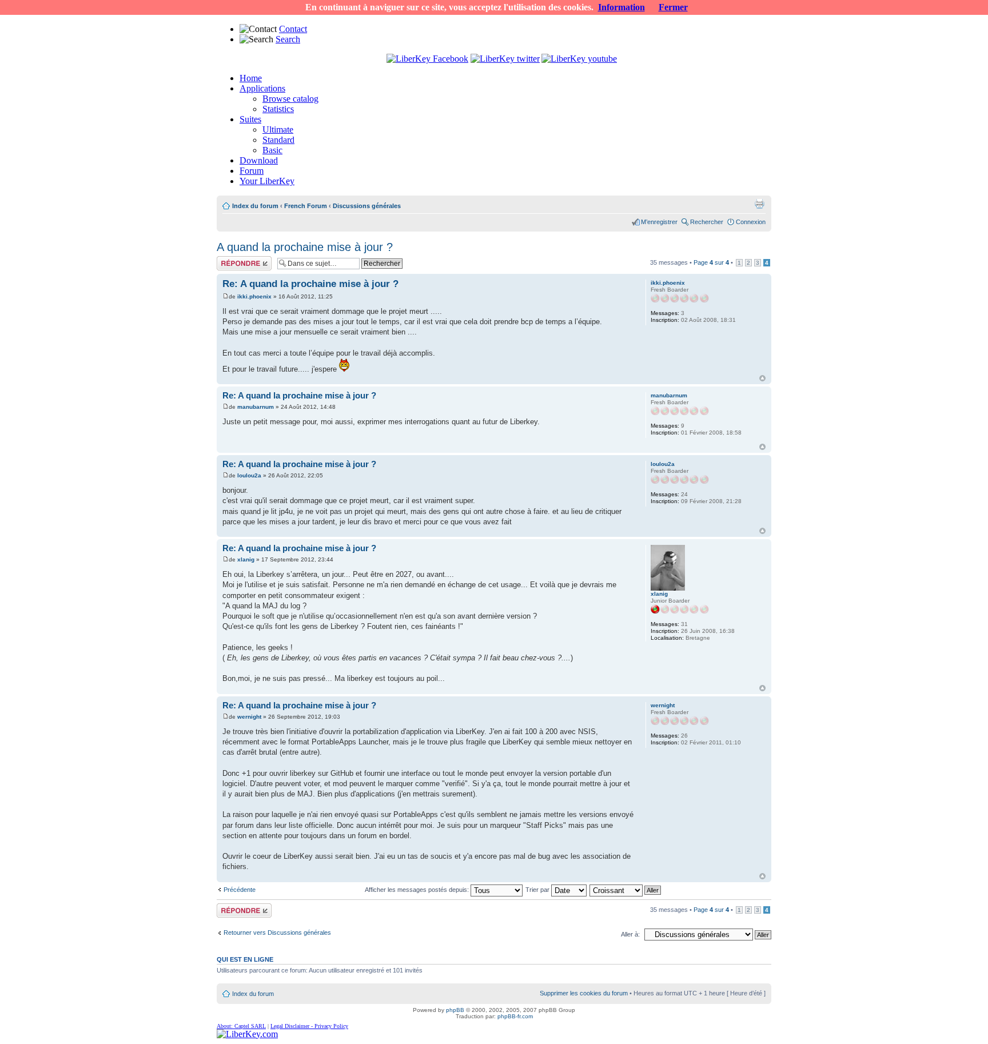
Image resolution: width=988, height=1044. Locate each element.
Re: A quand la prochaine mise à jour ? (310, 283)
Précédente (240, 889)
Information (621, 7)
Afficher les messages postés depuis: (418, 889)
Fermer (673, 7)
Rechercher (706, 221)
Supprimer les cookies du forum (584, 993)
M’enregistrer (659, 221)
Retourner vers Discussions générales (277, 932)
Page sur (711, 262)
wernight (249, 717)
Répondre (230, 259)
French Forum (305, 205)
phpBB (455, 1010)
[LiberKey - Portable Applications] (247, 1034)
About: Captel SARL (241, 1026)
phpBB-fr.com (515, 1016)
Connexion (751, 221)
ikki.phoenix (254, 296)
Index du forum (255, 205)
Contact (293, 29)
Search (288, 39)
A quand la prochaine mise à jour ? (305, 247)
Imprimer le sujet (759, 203)
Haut (762, 378)
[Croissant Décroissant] (625, 889)
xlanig (245, 559)
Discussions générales (367, 205)
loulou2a (249, 475)
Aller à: (630, 934)
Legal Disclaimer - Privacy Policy (309, 1026)
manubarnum (255, 407)
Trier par (538, 889)
